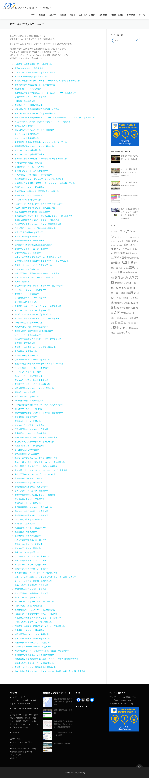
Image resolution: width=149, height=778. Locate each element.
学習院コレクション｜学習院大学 (28, 195)
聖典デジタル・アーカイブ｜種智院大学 (31, 490)
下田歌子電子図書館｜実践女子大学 (29, 240)
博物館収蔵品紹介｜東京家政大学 (28, 322)
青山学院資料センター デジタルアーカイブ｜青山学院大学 (39, 179)
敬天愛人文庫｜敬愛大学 (25, 125)
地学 (135, 263)
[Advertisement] (125, 83)
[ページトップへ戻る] (139, 767)
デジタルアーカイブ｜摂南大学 (28, 548)
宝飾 (136, 268)
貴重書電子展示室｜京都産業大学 (28, 482)
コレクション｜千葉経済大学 (27, 138)
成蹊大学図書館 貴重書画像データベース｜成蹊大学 (37, 273)
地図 (124, 262)
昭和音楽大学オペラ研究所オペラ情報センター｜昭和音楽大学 (41, 158)
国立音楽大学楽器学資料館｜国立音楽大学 (32, 211)
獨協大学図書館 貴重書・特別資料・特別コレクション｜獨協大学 (42, 121)
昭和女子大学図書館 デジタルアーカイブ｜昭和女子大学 (38, 257)
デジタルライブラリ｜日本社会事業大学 (31, 380)
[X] (83, 700)
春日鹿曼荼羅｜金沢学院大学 (27, 449)
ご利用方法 (131, 15)
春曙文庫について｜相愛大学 (27, 552)
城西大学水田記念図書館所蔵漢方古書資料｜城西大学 (37, 109)
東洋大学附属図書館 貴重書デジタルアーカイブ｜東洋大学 (39, 363)
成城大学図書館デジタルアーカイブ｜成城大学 (34, 277)
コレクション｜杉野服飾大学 (27, 269)
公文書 (131, 249)
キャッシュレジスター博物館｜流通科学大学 (33, 581)
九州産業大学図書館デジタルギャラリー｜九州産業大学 (38, 618)
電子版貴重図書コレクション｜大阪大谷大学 (33, 507)
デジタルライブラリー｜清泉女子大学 (30, 289)
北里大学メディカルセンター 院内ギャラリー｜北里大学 (39, 203)
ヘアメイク (136, 237)
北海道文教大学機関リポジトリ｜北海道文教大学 (35, 72)
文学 (132, 277)
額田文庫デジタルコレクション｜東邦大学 (32, 359)
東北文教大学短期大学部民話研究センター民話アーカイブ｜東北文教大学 (45, 93)
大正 (113, 267)
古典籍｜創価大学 (22, 281)
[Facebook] (78, 700)
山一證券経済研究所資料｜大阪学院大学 (31, 515)
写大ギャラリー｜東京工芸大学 (28, 335)
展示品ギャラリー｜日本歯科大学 (28, 376)
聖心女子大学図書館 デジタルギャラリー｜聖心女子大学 (39, 285)
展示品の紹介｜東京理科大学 (27, 355)
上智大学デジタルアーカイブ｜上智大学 (31, 248)
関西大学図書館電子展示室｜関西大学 (30, 540)
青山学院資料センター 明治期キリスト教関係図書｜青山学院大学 (42, 650)
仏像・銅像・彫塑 (127, 240)
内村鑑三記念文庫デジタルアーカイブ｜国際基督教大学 (38, 224)
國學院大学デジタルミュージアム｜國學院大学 (34, 654)
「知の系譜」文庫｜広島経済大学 (28, 605)
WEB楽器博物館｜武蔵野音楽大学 (29, 400)
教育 (117, 277)
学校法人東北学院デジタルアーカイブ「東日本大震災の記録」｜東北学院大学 (47, 80)
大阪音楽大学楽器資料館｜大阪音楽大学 (31, 511)
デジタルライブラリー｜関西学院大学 (30, 564)
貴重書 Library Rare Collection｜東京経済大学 (34, 330)
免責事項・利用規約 (18, 748)
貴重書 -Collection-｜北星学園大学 (29, 68)
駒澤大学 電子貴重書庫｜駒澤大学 (29, 232)
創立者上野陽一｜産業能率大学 (28, 236)
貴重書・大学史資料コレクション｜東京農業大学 (35, 347)
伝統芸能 (115, 245)
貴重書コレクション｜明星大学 (28, 421)
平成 (124, 272)
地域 (130, 262)
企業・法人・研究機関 (87, 15)
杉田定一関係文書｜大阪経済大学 (28, 519)
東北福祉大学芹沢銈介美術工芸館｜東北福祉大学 (35, 84)
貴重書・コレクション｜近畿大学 (28, 544)
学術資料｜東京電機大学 (25, 343)
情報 (132, 272)
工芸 (119, 272)
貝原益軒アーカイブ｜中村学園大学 (29, 630)
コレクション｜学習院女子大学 (28, 199)
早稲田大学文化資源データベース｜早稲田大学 (34, 441)
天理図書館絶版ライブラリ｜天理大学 (30, 589)
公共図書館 (103, 15)
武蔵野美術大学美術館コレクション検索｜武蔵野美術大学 (39, 404)
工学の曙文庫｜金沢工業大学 (27, 453)
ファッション (128, 237)
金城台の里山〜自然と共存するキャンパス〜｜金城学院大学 (40, 462)
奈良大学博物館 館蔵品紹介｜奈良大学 (31, 593)
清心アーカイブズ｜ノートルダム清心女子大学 (34, 601)
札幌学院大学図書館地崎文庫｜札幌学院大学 (33, 64)
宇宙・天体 (125, 268)
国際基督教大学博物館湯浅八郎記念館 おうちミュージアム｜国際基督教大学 (46, 659)
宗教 (132, 267)
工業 (115, 272)
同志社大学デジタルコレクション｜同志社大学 (34, 663)
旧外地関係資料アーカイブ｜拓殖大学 (30, 298)
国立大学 (42, 15)
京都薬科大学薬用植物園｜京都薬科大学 (31, 486)
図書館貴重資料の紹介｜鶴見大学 (28, 162)
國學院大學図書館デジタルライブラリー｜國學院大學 (37, 220)
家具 (112, 272)
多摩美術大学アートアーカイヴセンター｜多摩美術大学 (38, 306)
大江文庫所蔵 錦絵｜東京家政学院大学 (31, 326)
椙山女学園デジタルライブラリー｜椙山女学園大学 (36, 466)
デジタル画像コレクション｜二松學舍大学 (32, 367)
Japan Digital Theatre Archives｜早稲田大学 (33, 646)
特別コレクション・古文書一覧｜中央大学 (32, 310)
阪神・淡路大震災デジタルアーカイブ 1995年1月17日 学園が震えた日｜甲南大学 (50, 671)
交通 (117, 241)
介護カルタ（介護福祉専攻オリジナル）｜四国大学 (36, 613)
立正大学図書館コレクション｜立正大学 (31, 429)
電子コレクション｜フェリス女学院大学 (31, 170)
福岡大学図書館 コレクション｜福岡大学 (32, 634)
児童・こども (122, 248)
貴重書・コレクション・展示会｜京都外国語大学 (35, 667)
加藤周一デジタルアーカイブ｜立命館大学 (32, 642)
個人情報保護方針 (17, 751)
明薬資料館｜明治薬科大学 (26, 416)
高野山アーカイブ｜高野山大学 (28, 597)
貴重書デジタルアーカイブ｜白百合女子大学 (33, 265)
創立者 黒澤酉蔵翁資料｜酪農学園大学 (31, 76)
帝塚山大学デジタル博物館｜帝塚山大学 (31, 585)
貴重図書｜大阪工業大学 (25, 523)
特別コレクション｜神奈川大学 (28, 150)
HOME (32, 15)
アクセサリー (115, 232)
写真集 (121, 253)
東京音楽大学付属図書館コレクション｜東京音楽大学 (37, 318)
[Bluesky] (92, 700)
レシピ (113, 241)
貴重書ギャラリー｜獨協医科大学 (28, 105)
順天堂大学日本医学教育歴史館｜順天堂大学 (33, 244)
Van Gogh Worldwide (62, 743)
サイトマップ (16, 755)
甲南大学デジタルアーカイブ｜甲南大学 (31, 568)
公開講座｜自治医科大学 (25, 101)
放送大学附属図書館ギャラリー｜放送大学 (32, 638)
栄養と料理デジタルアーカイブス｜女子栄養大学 (35, 113)
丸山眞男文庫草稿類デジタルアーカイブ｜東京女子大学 (38, 339)
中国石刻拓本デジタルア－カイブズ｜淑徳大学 (34, 129)
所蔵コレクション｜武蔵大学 (27, 396)
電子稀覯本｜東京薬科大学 (26, 351)
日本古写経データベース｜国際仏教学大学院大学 (35, 228)
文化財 (125, 277)
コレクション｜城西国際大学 (27, 134)
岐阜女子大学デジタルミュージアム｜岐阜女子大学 (36, 457)
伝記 (120, 244)
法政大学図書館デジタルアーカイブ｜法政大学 (34, 388)
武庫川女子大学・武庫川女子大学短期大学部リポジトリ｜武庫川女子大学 (45, 577)
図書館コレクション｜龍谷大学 (28, 503)
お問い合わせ (16, 758)
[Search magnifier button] (137, 40)
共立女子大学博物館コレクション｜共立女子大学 (35, 207)
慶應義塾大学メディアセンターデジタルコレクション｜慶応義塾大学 (43, 215)
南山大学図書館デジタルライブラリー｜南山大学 (35, 474)
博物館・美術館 (117, 15)
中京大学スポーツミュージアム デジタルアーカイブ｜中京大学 (41, 470)
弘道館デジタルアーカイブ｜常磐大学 (30, 97)
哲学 (113, 262)
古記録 (136, 258)
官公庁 (72, 15)
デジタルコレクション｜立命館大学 (29, 499)
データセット (119, 237)
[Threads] (88, 700)
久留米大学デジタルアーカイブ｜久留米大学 (33, 622)
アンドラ (142, 15)
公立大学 (52, 15)
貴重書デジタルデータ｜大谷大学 (28, 478)
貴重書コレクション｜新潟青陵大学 (29, 445)
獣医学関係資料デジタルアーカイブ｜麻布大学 (34, 146)
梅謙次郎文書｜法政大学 (25, 392)
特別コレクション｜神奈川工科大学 (29, 154)
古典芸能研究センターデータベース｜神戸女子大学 (36, 572)
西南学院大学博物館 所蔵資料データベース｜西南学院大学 (40, 626)
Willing (19, 739)
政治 (112, 278)
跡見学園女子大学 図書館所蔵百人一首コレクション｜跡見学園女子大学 (45, 183)
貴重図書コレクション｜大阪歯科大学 (30, 527)
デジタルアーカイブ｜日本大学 (28, 371)
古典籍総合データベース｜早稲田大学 (30, 433)
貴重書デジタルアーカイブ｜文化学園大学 (32, 384)
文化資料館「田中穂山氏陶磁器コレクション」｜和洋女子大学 (41, 142)
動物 (133, 253)
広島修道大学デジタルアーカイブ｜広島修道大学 (35, 609)
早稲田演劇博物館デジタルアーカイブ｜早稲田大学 (36, 437)
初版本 (129, 253)
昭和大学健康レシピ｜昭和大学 (28, 252)
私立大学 (63, 15)
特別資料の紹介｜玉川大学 (26, 302)
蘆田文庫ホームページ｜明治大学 (28, 408)
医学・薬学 (120, 257)
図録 (117, 262)
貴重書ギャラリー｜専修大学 (27, 293)
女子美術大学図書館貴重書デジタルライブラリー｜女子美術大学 (42, 261)
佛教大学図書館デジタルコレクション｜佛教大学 (35, 494)
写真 (116, 253)
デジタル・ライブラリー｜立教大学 (29, 425)
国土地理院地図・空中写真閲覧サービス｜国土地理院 (63, 701)
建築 (128, 272)
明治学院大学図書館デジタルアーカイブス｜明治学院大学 (39, 412)
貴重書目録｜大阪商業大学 (26, 531)
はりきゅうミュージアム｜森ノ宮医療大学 (32, 556)
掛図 (136, 272)
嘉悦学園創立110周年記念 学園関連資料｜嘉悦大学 (37, 191)
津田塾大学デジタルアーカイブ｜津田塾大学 (33, 314)
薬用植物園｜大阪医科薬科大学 (28, 535)
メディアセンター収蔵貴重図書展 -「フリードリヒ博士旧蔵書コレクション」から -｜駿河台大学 (55, 117)
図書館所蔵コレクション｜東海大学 (29, 166)
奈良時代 (119, 268)
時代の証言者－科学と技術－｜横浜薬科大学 (33, 174)
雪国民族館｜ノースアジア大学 (28, 88)
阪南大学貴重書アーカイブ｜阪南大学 (30, 560)
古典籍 (130, 257)
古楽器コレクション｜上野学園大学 (29, 187)
